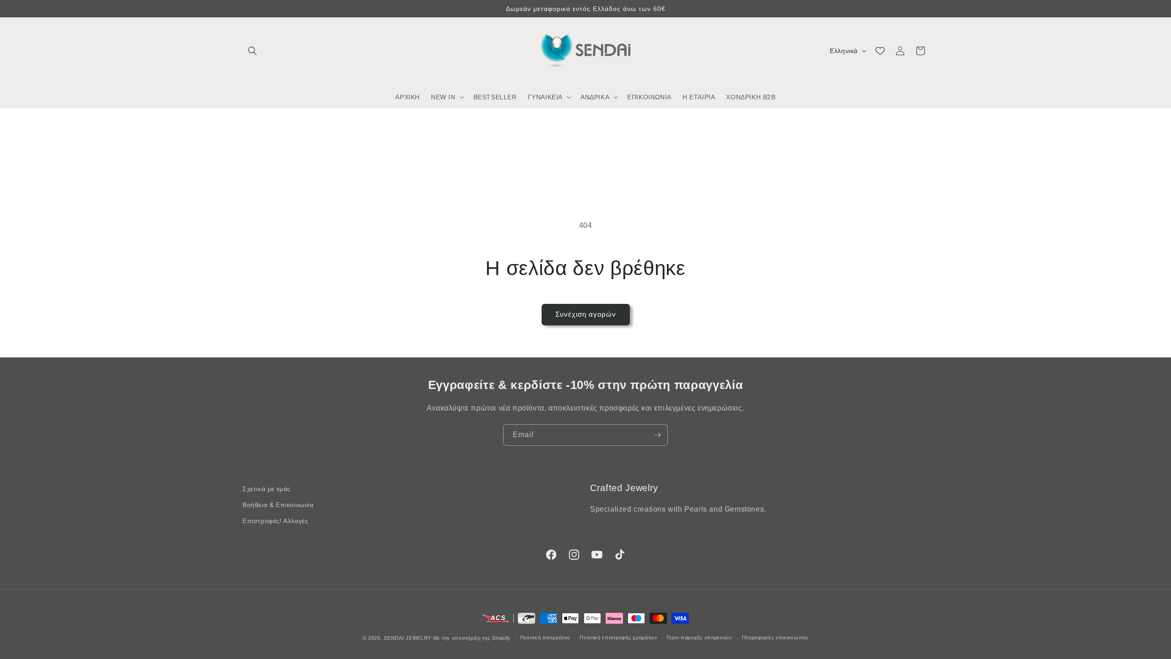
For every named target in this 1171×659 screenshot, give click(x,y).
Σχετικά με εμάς (266, 488)
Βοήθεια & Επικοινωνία (278, 504)
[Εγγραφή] (657, 435)
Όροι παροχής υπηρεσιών (699, 637)
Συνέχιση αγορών (585, 314)
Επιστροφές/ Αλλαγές (275, 520)
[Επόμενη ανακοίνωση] (925, 8)
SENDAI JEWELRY (407, 638)
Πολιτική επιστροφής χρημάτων (619, 637)
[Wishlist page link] (880, 50)
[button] (252, 51)
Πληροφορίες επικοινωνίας (775, 637)
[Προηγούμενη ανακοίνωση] (246, 8)
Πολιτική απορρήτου (545, 637)
